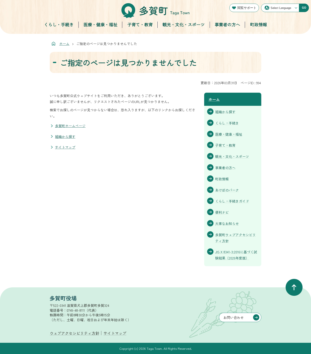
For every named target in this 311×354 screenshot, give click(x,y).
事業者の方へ (227, 24)
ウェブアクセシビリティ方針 (74, 333)
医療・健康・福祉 (100, 24)
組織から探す (65, 136)
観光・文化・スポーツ (183, 24)
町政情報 (258, 24)
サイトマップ (65, 147)
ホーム (64, 43)
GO (304, 7)
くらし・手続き (59, 24)
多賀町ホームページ (70, 125)
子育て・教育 (140, 24)
